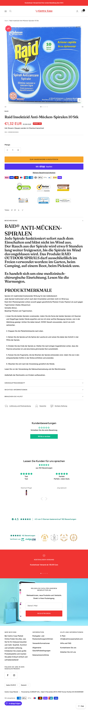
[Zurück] (6, 107)
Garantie (42, 406)
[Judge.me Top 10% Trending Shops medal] (73, 537)
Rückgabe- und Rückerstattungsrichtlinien (42, 637)
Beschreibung (11, 220)
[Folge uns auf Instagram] (14, 675)
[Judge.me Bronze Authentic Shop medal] (64, 537)
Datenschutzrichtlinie (40, 655)
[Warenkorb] (82, 11)
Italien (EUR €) (11, 685)
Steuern (17, 128)
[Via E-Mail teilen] (22, 210)
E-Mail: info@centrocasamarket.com (71, 637)
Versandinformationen (41, 643)
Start (6, 21)
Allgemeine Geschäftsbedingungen (41, 649)
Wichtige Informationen (16, 390)
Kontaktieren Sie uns (68, 648)
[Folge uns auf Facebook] (8, 675)
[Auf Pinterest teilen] (15, 210)
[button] (42, 498)
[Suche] (10, 11)
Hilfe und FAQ (65, 643)
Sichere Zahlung (61, 406)
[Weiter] (82, 107)
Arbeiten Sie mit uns (68, 652)
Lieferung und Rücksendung (20, 406)
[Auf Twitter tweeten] (19, 210)
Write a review (44, 436)
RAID (6, 111)
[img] (43, 465)
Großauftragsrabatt (15, 383)
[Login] (77, 11)
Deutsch (23, 685)
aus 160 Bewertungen (44, 468)
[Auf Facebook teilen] (11, 210)
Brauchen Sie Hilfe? (14, 396)
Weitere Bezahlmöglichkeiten (44, 173)
